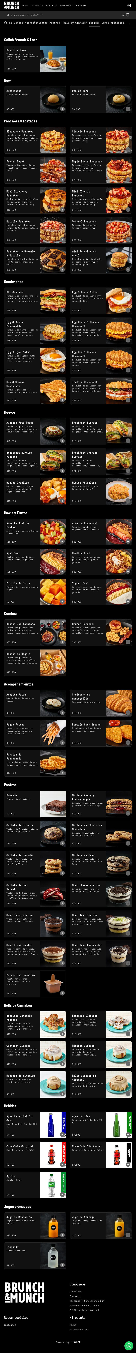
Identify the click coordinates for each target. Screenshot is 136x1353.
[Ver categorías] (129, 23)
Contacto (75, 1296)
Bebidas (94, 22)
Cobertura (76, 1291)
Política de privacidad (84, 1310)
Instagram (10, 1324)
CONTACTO (51, 5)
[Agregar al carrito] (62, 68)
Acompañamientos (36, 22)
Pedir (73, 1324)
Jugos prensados (113, 22)
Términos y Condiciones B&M (87, 1300)
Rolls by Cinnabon (74, 22)
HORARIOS (80, 5)
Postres (54, 22)
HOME (25, 5)
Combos (18, 22)
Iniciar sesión (79, 1329)
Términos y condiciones (84, 1305)
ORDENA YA (37, 5)
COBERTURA (66, 5)
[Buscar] (5, 22)
